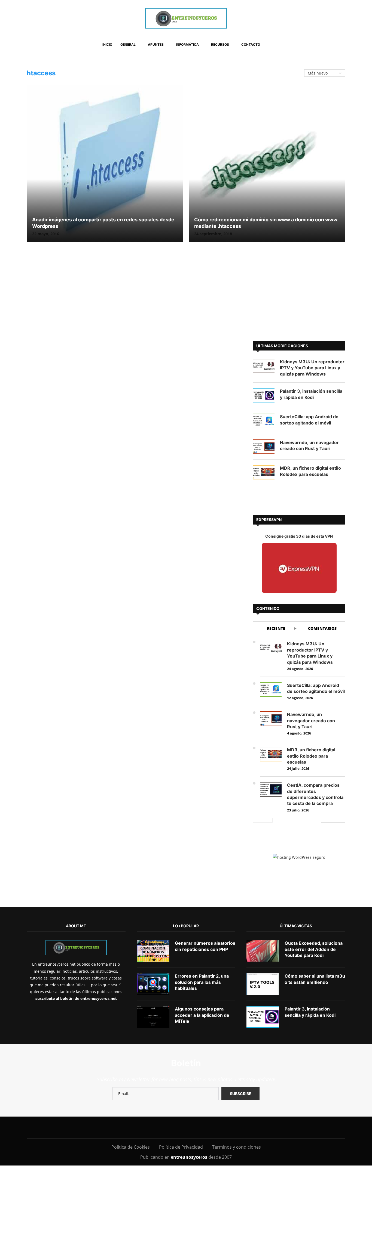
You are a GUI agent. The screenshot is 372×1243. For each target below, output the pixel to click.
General (128, 44)
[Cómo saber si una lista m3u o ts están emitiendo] (262, 984)
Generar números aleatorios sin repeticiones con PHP (205, 946)
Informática (187, 44)
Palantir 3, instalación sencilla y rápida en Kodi (311, 394)
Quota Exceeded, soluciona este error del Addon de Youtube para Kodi (314, 949)
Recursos (220, 44)
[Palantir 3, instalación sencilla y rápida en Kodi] (264, 395)
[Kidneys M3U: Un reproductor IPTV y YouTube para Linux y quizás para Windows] (264, 366)
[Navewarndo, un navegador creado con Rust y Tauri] (264, 446)
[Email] (182, 1127)
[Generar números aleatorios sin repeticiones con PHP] (153, 951)
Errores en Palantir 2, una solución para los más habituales (202, 982)
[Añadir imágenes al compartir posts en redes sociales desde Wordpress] (105, 163)
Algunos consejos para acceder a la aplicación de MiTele (202, 1015)
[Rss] (219, 1127)
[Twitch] (207, 1127)
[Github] (195, 1127)
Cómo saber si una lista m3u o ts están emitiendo (315, 979)
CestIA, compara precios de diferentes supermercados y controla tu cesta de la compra (315, 794)
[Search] (271, 45)
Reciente (276, 628)
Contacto (250, 44)
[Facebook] (124, 1127)
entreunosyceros (189, 1157)
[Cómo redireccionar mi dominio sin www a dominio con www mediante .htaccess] (267, 163)
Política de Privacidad (181, 1147)
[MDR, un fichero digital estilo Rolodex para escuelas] (264, 472)
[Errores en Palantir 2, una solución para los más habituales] (153, 984)
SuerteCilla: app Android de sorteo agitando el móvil (309, 419)
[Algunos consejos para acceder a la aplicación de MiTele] (153, 1017)
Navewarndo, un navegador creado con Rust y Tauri (309, 445)
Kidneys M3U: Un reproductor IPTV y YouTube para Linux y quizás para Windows (312, 368)
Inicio (107, 44)
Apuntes (156, 44)
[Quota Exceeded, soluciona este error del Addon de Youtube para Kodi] (262, 951)
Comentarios (322, 628)
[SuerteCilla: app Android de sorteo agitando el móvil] (264, 421)
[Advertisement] (186, 295)
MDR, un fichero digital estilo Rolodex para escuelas (310, 471)
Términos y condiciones (236, 1147)
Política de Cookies (130, 1147)
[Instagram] (146, 1127)
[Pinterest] (158, 1127)
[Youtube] (170, 1127)
